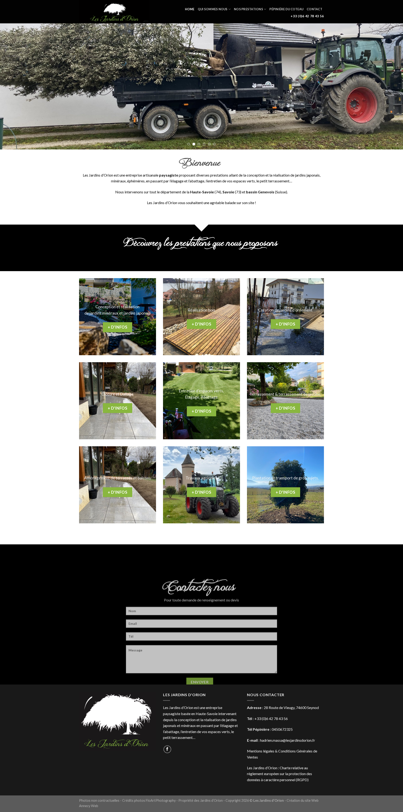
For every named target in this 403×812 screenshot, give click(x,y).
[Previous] (14, 86)
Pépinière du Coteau (286, 9)
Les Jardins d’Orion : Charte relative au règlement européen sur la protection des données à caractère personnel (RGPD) (279, 774)
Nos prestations (248, 9)
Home (190, 9)
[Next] (389, 86)
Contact (314, 9)
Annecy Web (88, 806)
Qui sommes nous (213, 9)
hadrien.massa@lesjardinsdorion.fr (287, 740)
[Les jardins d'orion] (115, 11)
